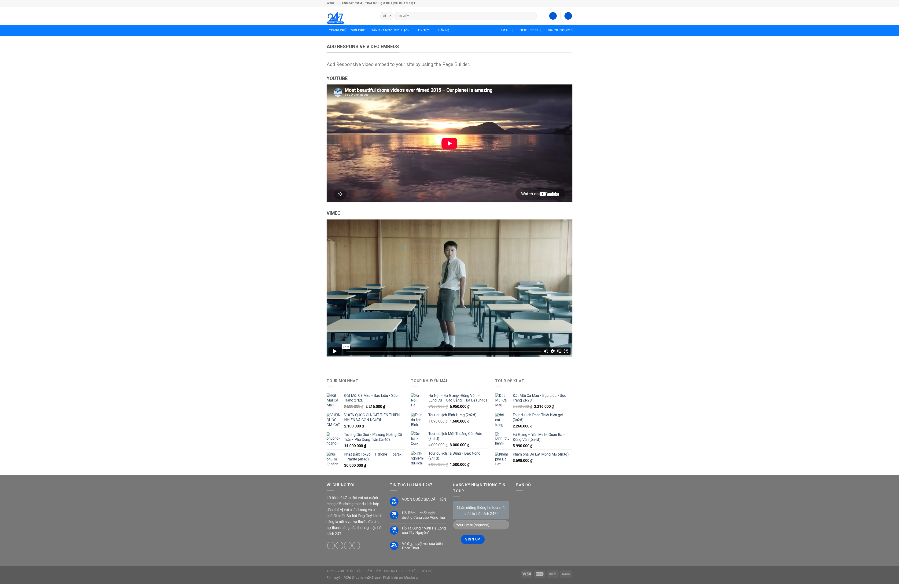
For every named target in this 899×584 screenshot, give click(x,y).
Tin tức (424, 30)
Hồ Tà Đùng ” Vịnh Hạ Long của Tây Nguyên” (424, 530)
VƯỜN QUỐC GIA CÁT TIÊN (424, 499)
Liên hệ (443, 30)
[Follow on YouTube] (356, 545)
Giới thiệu (359, 30)
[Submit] (532, 16)
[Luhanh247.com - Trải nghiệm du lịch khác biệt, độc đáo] (350, 16)
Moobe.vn (411, 578)
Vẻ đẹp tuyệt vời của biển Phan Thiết (422, 545)
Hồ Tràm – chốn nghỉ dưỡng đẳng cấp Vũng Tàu (423, 515)
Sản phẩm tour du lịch (390, 30)
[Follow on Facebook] (331, 545)
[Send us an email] (339, 545)
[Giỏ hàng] (568, 16)
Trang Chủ (337, 30)
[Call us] (348, 545)
